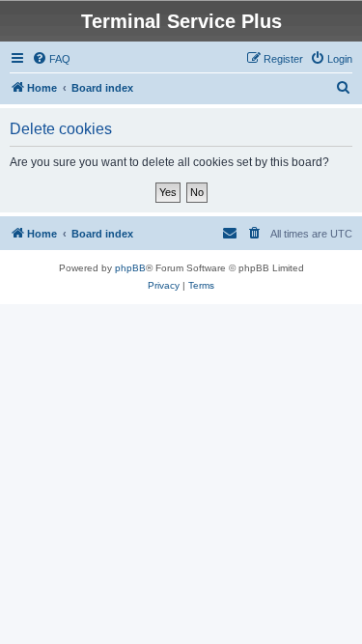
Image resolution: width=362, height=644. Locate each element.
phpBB (130, 268)
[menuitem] (51, 58)
